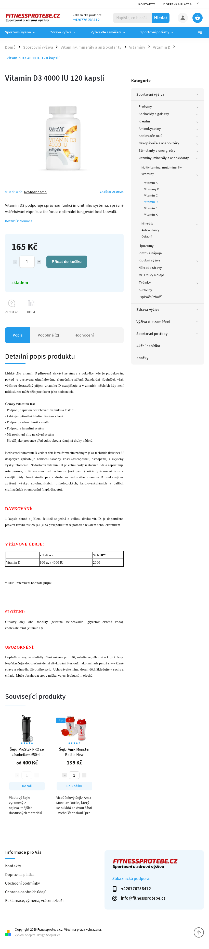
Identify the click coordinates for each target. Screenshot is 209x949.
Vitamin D (151, 202)
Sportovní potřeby (151, 334)
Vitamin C (151, 195)
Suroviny (145, 289)
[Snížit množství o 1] (15, 262)
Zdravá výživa (148, 309)
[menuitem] (24, 32)
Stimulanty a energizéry (157, 150)
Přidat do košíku (67, 261)
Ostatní (146, 236)
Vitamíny (147, 174)
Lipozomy (146, 245)
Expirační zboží (150, 297)
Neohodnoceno (35, 192)
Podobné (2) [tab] (48, 335)
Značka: (112, 191)
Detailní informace (19, 221)
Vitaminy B (151, 189)
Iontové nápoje (150, 253)
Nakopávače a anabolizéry (159, 143)
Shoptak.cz (53, 935)
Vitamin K (151, 214)
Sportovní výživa (150, 94)
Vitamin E (150, 208)
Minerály (147, 223)
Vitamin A (151, 182)
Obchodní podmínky (22, 883)
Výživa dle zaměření (153, 322)
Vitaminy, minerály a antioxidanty (164, 158)
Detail (27, 786)
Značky (142, 358)
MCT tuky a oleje (151, 275)
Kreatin (144, 121)
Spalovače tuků (150, 135)
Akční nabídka (148, 346)
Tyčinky (145, 282)
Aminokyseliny (150, 128)
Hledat (160, 18)
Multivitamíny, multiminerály (161, 167)
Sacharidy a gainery (154, 114)
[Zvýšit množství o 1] (39, 262)
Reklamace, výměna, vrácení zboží (34, 900)
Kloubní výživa (150, 260)
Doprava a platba (177, 4)
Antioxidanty (150, 230)
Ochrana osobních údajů (25, 892)
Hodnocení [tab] (84, 335)
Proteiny (145, 106)
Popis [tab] (17, 335)
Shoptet (30, 935)
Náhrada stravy (150, 267)
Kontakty (146, 4)
